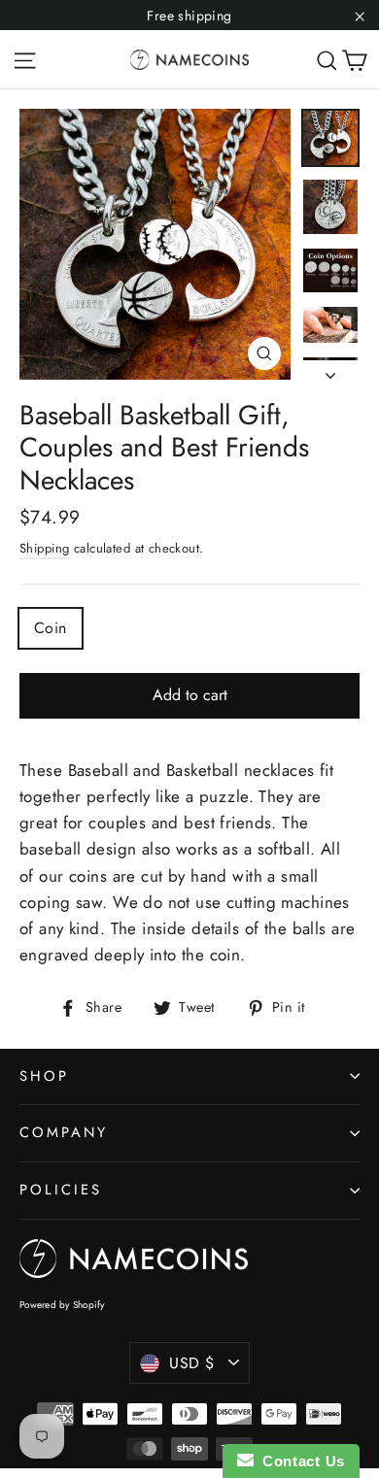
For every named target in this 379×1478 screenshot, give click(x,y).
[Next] (330, 370)
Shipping (44, 548)
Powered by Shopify (62, 1304)
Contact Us (299, 1461)
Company (63, 1132)
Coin (50, 628)
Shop (44, 1076)
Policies (60, 1189)
